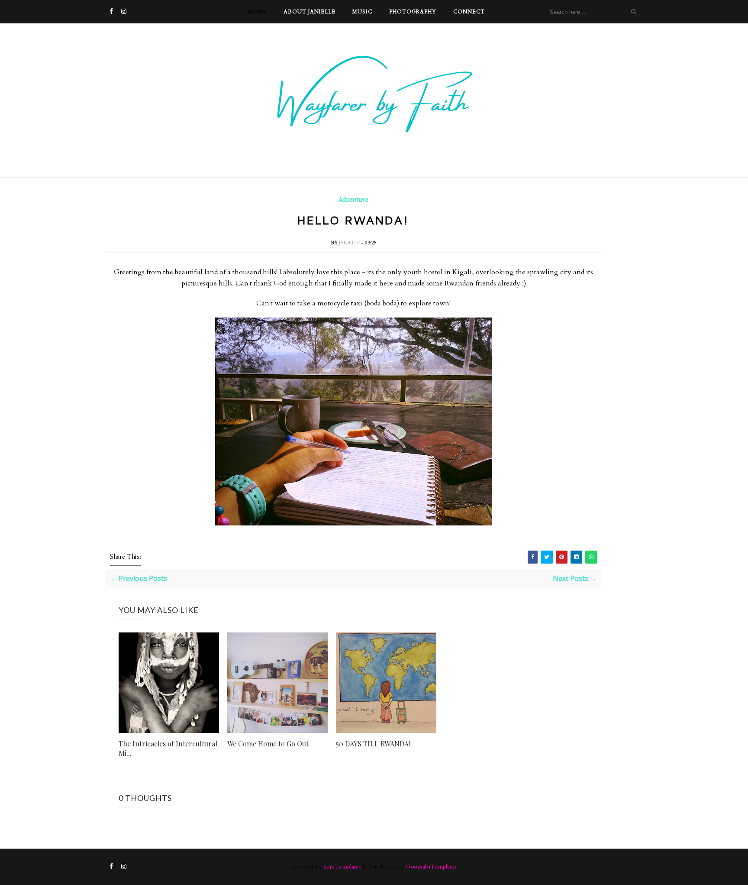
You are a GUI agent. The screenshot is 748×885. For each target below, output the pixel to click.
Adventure (353, 200)
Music (362, 11)
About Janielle (309, 11)
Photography (412, 11)
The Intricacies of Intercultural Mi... (168, 748)
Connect (469, 11)
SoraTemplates (342, 866)
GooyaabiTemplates (431, 866)
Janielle (350, 243)
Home (257, 11)
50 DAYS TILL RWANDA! (373, 743)
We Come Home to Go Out (268, 743)
